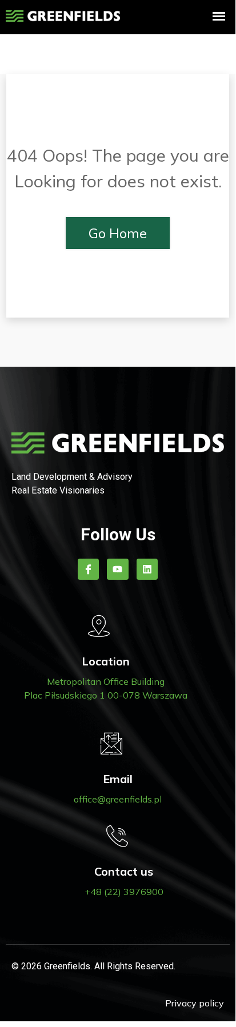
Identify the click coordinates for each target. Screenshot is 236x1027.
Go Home (118, 233)
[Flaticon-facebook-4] (88, 569)
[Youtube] (117, 569)
